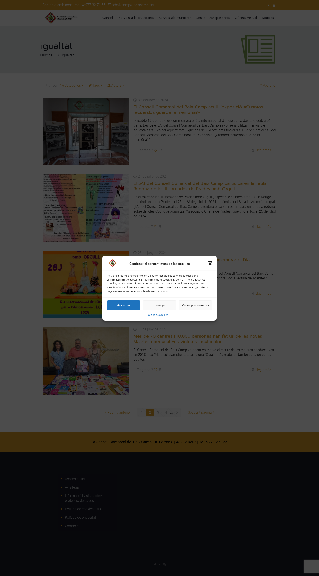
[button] (210, 264)
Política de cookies (157, 315)
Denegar (159, 305)
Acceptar (123, 305)
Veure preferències (195, 305)
